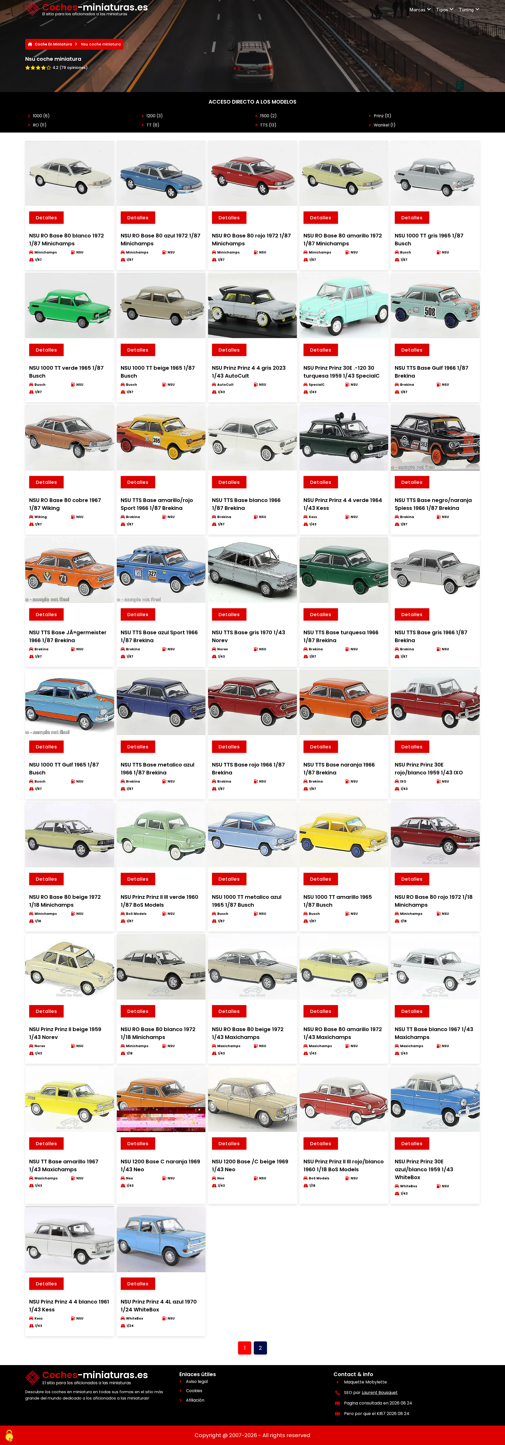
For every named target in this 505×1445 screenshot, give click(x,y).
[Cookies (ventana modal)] (9, 1436)
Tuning (466, 9)
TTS (264, 125)
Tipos (442, 9)
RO (36, 125)
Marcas (417, 9)
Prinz (379, 116)
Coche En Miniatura (53, 44)
